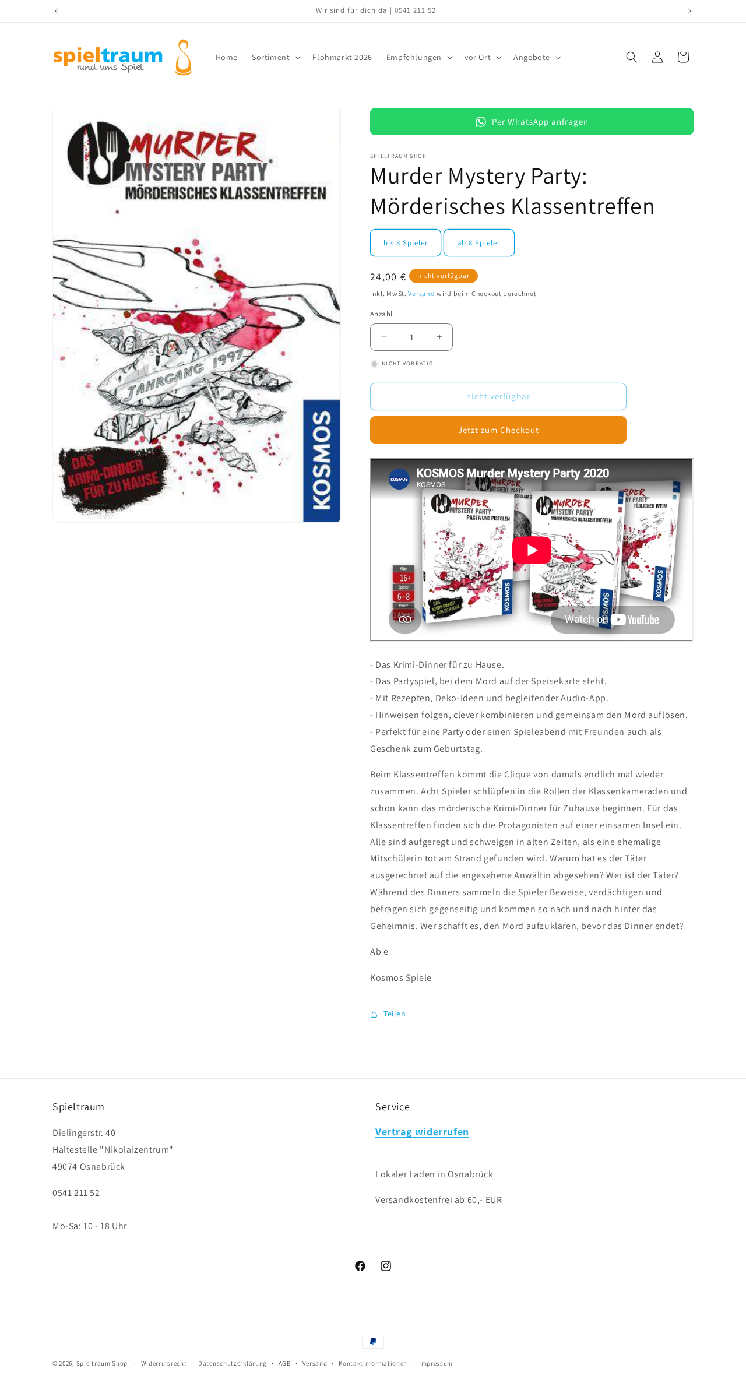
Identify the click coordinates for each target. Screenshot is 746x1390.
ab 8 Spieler (479, 243)
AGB (285, 1363)
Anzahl (381, 314)
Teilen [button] (394, 1013)
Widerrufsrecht (164, 1363)
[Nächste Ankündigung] (689, 11)
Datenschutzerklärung (232, 1363)
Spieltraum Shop (102, 1363)
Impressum (436, 1363)
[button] (275, 57)
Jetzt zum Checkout (498, 429)
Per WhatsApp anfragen (540, 121)
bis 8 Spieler (405, 243)
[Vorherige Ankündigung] (56, 11)
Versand (421, 293)
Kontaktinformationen (373, 1363)
